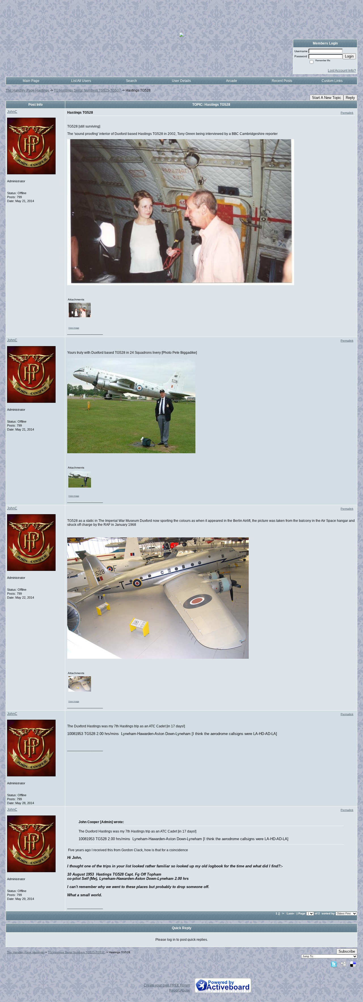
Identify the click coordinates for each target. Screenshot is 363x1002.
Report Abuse (179, 990)
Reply (350, 98)
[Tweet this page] (333, 964)
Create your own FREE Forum (167, 985)
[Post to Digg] (343, 964)
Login (349, 56)
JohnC (12, 112)
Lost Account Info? (342, 71)
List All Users (81, 81)
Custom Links (332, 81)
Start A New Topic (326, 98)
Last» (291, 913)
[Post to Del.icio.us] (353, 964)
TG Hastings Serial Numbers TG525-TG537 (88, 90)
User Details (181, 81)
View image (73, 328)
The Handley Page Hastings (28, 90)
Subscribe (347, 951)
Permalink (347, 112)
